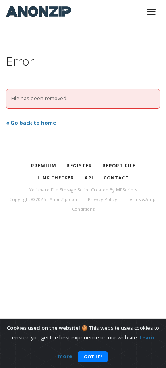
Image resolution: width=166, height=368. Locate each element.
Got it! (93, 357)
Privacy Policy (102, 199)
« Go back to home (31, 122)
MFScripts (126, 190)
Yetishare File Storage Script (59, 190)
